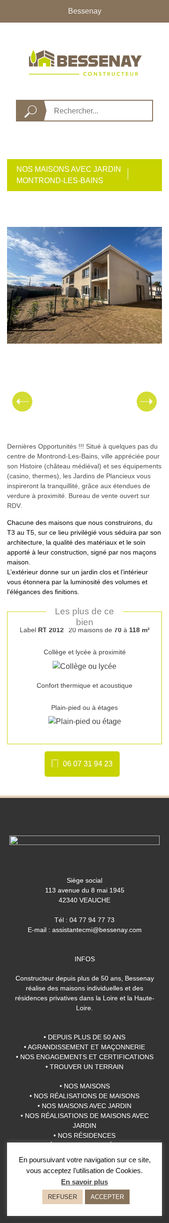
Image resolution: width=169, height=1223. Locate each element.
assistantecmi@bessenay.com (97, 929)
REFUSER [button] (62, 1196)
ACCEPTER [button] (107, 1196)
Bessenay (84, 11)
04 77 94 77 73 (92, 920)
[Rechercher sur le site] (30, 111)
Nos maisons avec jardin (68, 169)
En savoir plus (84, 1182)
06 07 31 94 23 (88, 764)
